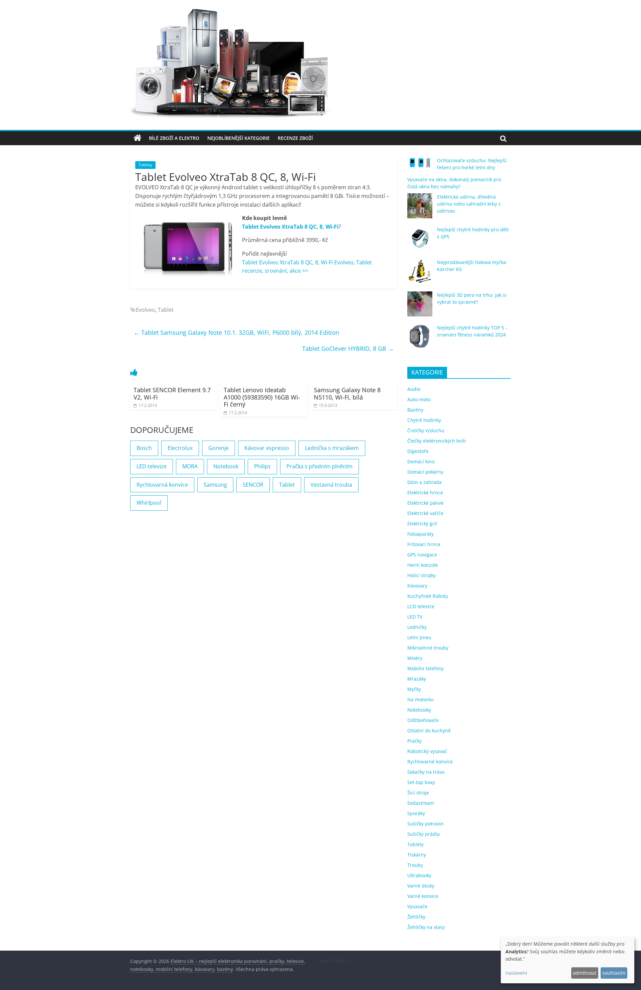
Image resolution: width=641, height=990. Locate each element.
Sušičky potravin (425, 823)
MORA (190, 466)
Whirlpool (149, 502)
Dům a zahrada (424, 482)
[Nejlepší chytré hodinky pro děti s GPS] (419, 241)
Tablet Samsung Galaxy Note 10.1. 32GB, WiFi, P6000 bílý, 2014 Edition (236, 332)
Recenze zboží (295, 138)
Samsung (215, 484)
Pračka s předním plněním (319, 466)
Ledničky (417, 627)
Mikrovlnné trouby (427, 648)
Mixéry (414, 658)
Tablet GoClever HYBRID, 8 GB (348, 348)
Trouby (415, 865)
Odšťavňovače (423, 720)
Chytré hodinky (424, 420)
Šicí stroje (418, 792)
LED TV (414, 616)
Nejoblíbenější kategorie (238, 138)
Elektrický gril (422, 523)
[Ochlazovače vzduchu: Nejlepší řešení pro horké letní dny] (419, 165)
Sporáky (416, 813)
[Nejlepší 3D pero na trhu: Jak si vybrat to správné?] (419, 306)
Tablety (145, 165)
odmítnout (584, 973)
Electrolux (180, 448)
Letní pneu (419, 637)
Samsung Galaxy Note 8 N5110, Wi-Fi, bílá (347, 393)
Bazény (415, 410)
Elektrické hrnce (425, 492)
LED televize (152, 466)
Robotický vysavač (427, 751)
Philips (262, 466)
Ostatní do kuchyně (429, 730)
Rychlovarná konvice (162, 484)
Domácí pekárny (425, 472)
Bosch (144, 448)
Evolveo (145, 309)
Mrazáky (416, 679)
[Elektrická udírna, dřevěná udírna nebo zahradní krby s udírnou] (419, 208)
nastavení (516, 973)
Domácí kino (421, 461)
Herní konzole (422, 565)
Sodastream (420, 803)
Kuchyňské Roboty (427, 596)
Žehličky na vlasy (426, 927)
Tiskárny (416, 854)
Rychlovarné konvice (430, 761)
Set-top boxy (421, 782)
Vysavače (417, 906)
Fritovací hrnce (423, 544)
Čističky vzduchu (425, 430)
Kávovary (417, 585)
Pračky (414, 741)
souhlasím (613, 973)
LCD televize (420, 606)
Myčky (414, 689)
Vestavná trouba (331, 484)
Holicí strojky (421, 575)
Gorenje (218, 448)
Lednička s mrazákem (332, 448)
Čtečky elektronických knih (436, 441)
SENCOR (253, 484)
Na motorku (420, 699)
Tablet (166, 309)
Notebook (225, 466)
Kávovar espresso (266, 448)
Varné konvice (422, 896)
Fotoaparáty (420, 534)
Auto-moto (419, 399)
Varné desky (420, 886)
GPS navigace (422, 554)
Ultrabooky (419, 875)
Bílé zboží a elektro (174, 138)
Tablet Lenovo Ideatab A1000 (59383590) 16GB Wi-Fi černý (262, 397)
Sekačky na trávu (426, 772)
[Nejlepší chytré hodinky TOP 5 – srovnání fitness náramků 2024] (419, 339)
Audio (413, 389)
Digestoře (418, 451)
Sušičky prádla (423, 834)
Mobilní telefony (425, 668)
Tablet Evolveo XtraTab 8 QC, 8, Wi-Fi (290, 226)
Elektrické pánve (425, 503)
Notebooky (419, 710)
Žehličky (416, 917)
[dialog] (567, 960)
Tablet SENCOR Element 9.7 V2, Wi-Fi (172, 393)
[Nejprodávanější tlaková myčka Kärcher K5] (419, 274)
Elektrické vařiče (425, 513)
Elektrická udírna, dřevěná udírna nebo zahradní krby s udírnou (469, 204)
